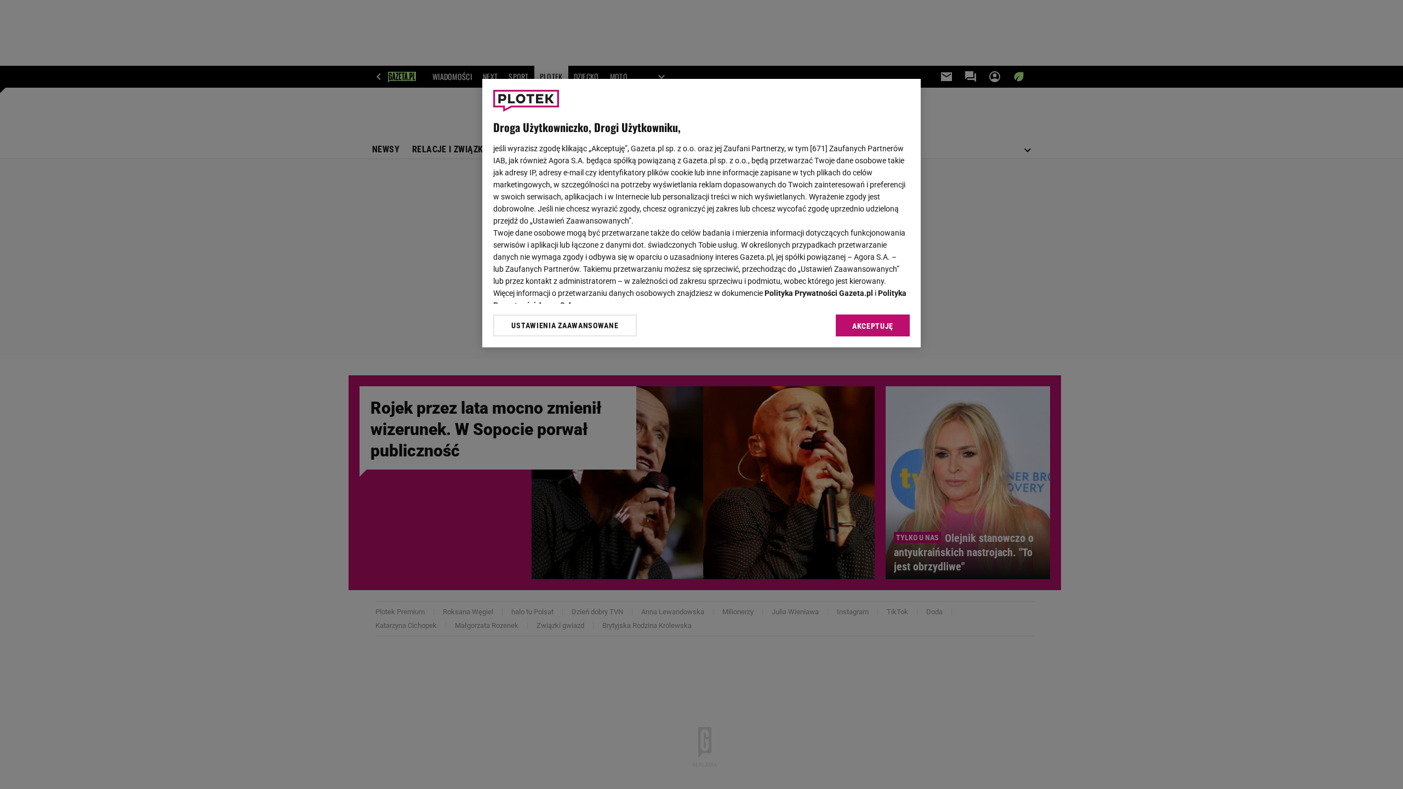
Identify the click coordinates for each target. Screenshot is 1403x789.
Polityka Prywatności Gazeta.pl (819, 293)
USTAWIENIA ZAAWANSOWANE (564, 325)
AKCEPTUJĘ (872, 326)
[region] (701, 213)
